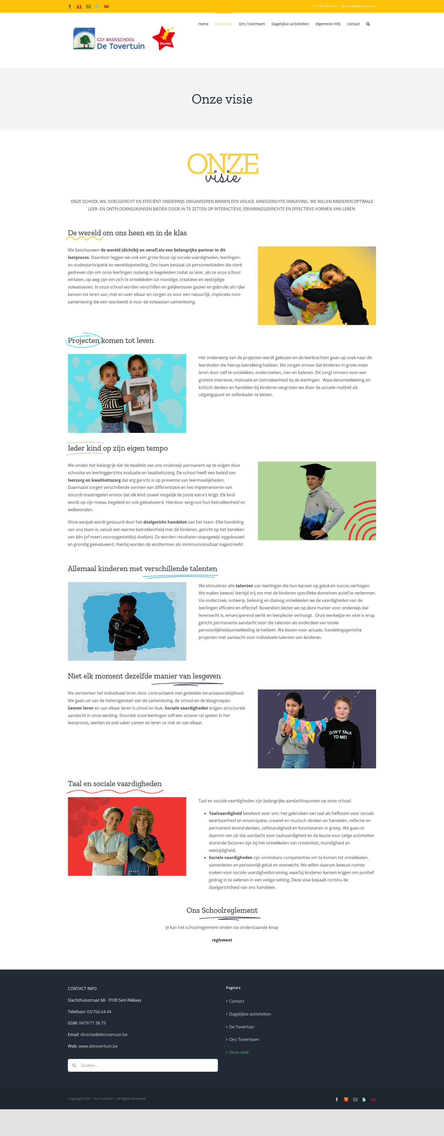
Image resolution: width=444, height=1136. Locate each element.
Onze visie (239, 1052)
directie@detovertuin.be (359, 6)
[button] (368, 23)
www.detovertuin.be (98, 1046)
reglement (222, 940)
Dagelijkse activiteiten (250, 1014)
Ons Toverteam (244, 1039)
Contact (236, 1001)
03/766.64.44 (99, 1011)
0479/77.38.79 (92, 1023)
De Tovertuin (241, 1027)
